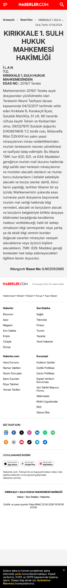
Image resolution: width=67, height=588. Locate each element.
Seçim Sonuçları (12, 373)
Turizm (40, 330)
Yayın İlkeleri (51, 295)
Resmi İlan (26, 19)
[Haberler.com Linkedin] (37, 433)
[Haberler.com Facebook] (14, 433)
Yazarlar (41, 336)
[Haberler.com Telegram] (37, 442)
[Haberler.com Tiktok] (29, 442)
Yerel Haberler (44, 341)
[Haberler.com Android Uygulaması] (28, 464)
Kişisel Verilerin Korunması (45, 380)
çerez (18, 573)
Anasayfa (9, 19)
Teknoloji (41, 319)
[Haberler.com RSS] (6, 442)
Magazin (8, 325)
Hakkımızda (9, 295)
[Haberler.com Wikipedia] (14, 442)
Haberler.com (11, 356)
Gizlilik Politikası (45, 367)
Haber (20, 496)
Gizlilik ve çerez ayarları (15, 504)
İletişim (30, 295)
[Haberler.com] (15, 284)
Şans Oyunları (11, 378)
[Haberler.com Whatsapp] (45, 433)
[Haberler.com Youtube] (22, 442)
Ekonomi (8, 314)
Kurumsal (42, 356)
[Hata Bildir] (35, 504)
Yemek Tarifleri (11, 389)
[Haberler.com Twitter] (22, 433)
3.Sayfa (7, 341)
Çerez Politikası (45, 373)
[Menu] (5, 4)
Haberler (8, 308)
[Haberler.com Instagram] (29, 433)
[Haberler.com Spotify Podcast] (53, 433)
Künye (39, 295)
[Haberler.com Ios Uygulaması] (11, 464)
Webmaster (43, 396)
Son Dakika (9, 330)
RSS (39, 406)
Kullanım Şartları (45, 362)
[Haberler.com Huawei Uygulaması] (46, 464)
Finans (40, 325)
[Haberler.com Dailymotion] (45, 442)
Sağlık (39, 314)
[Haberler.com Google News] (6, 433)
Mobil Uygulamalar (47, 401)
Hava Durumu (11, 362)
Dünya (6, 347)
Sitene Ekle (43, 412)
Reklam (20, 295)
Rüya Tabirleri (11, 384)
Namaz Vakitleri (12, 367)
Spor (6, 319)
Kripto (6, 336)
